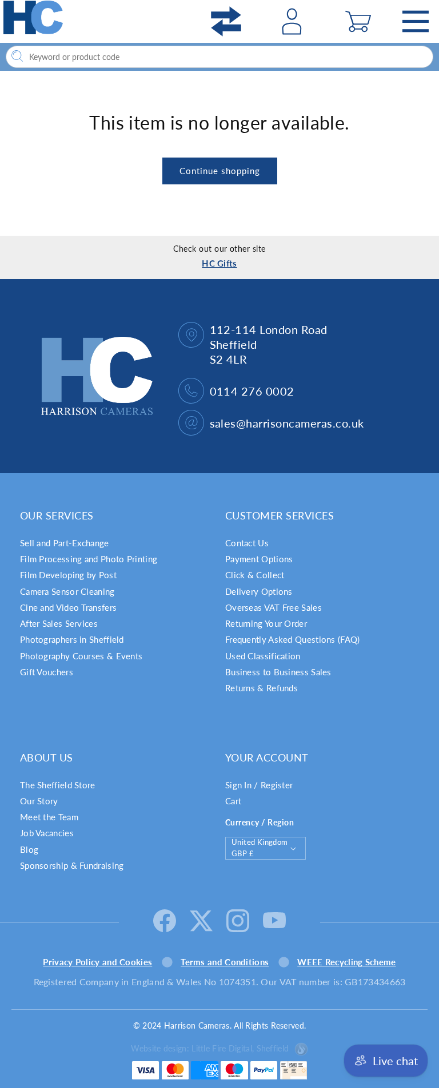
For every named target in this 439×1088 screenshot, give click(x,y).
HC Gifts (219, 263)
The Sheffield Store (57, 785)
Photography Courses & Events (81, 656)
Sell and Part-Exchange (64, 543)
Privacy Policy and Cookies (97, 962)
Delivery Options (259, 591)
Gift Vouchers (46, 672)
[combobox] (219, 57)
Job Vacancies (47, 833)
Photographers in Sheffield (72, 639)
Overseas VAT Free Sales (273, 607)
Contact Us (247, 543)
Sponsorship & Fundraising (72, 865)
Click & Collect (255, 575)
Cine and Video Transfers (68, 607)
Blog (29, 849)
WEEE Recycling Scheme (346, 962)
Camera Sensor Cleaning (67, 591)
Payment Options (259, 559)
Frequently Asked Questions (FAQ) (292, 639)
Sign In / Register (259, 785)
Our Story (39, 801)
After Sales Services (59, 623)
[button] (357, 21)
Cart (233, 801)
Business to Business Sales (278, 672)
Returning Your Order (266, 623)
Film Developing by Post (68, 575)
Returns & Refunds (261, 688)
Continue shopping (219, 171)
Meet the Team (49, 817)
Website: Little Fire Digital (210, 1048)
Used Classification (263, 656)
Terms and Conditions (225, 962)
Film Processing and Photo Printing (88, 559)
